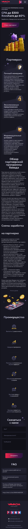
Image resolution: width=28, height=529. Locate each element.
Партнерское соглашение (14, 525)
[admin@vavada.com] (8, 518)
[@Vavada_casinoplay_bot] (8, 521)
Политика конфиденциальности (14, 527)
